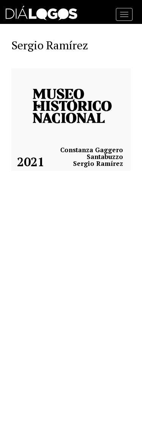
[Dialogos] (41, 11)
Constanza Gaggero (91, 150)
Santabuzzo (105, 156)
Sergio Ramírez (98, 163)
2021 (30, 162)
